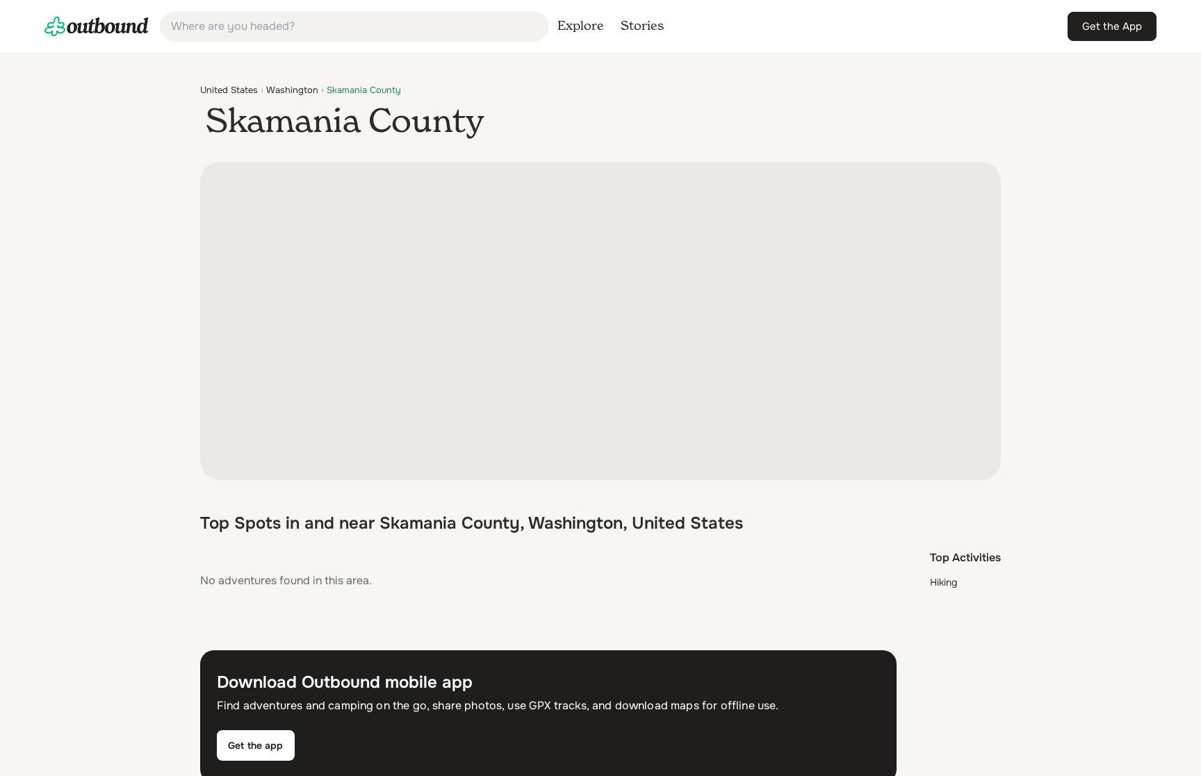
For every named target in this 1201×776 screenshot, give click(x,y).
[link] (96, 26)
